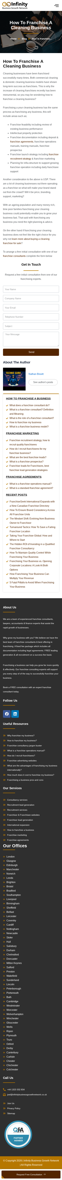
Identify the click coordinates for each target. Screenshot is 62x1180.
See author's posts (43, 382)
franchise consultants (14, 256)
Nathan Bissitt (36, 374)
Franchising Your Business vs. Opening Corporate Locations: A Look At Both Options (31, 565)
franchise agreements (21, 141)
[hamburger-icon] (56, 5)
